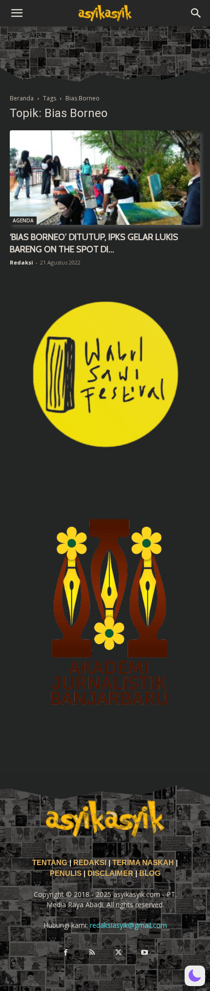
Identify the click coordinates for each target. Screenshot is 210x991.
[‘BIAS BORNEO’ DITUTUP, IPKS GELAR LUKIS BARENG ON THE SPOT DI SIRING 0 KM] (105, 177)
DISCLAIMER (110, 873)
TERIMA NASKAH (144, 863)
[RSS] (92, 953)
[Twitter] (118, 953)
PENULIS (67, 873)
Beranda (22, 98)
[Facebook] (65, 953)
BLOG (150, 873)
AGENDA (23, 220)
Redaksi (21, 262)
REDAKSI (89, 863)
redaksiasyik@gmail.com (128, 925)
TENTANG (50, 863)
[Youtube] (144, 953)
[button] (16, 13)
